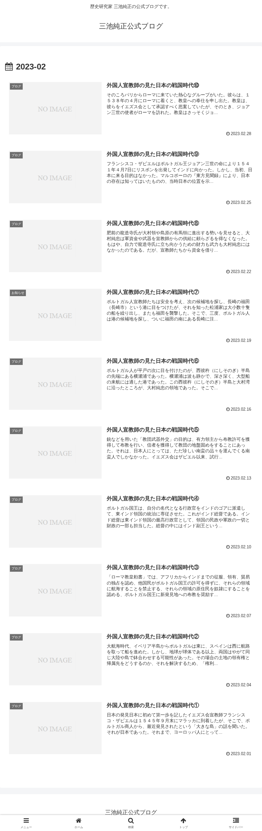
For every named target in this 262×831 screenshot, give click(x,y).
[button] (242, 805)
